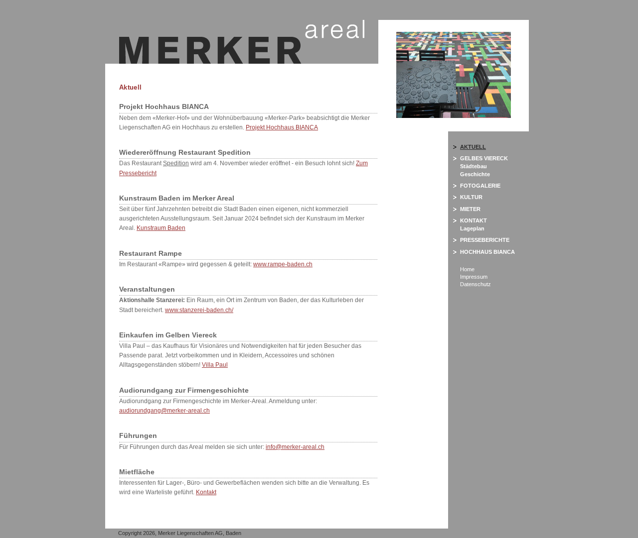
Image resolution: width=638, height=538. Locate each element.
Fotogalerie (480, 186)
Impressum (473, 277)
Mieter (470, 209)
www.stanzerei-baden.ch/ (199, 310)
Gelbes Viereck (484, 158)
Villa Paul (215, 364)
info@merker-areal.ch (295, 446)
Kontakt (206, 492)
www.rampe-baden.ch (283, 264)
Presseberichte (484, 240)
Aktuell (473, 147)
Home (467, 269)
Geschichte (475, 174)
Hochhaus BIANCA (487, 252)
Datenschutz (475, 284)
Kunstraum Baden (161, 227)
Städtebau (473, 166)
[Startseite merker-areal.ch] (241, 61)
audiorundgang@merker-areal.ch (164, 410)
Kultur (471, 197)
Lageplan (472, 228)
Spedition (176, 163)
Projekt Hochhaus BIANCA (282, 127)
